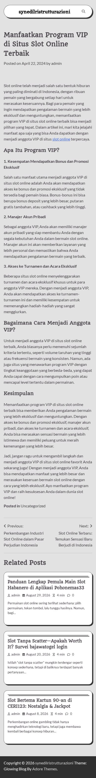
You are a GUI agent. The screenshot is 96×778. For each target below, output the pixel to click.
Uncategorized (33, 505)
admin (56, 63)
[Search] (83, 11)
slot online (61, 139)
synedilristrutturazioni (44, 12)
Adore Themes (44, 768)
